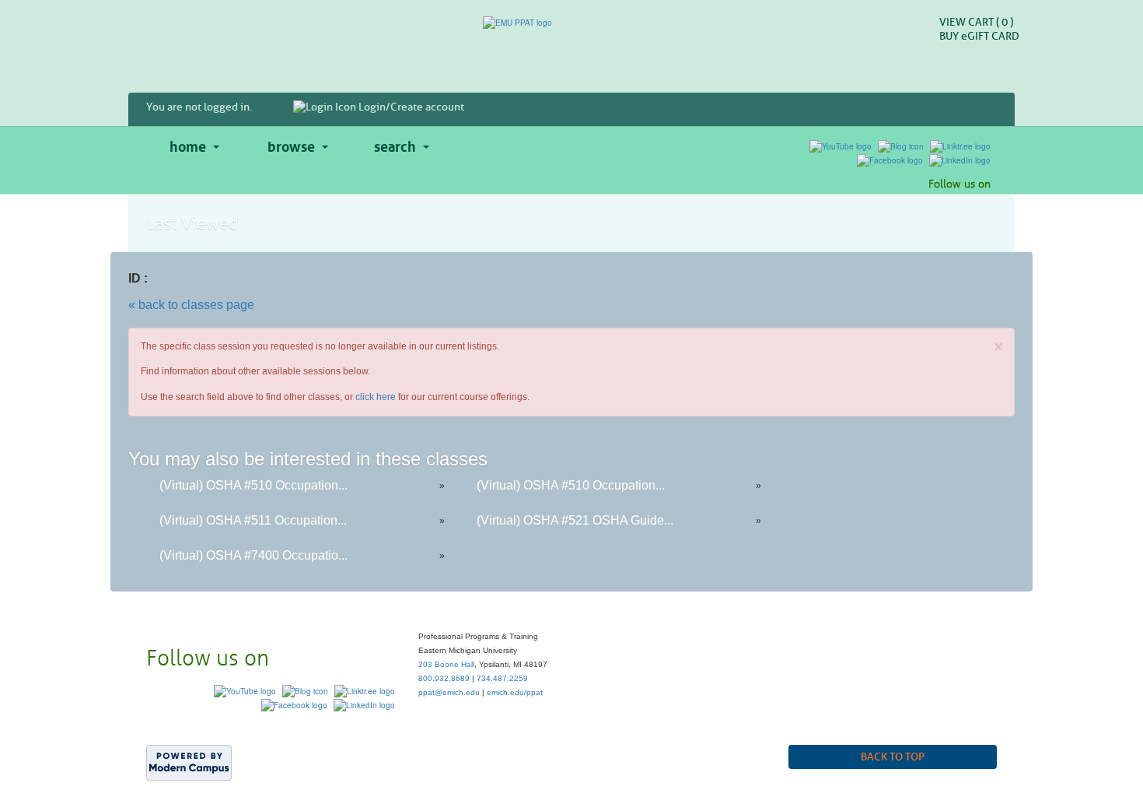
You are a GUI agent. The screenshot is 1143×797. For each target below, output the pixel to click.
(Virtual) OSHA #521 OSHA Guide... (575, 520)
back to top (893, 757)
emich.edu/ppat (515, 692)
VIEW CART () (976, 22)
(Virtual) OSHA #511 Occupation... (253, 520)
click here (375, 396)
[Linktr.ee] (960, 145)
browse (291, 145)
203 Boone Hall (446, 664)
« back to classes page (191, 304)
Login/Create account (410, 107)
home (188, 145)
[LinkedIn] (960, 159)
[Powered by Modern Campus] (189, 761)
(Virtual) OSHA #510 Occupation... (253, 485)
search (395, 145)
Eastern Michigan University (374, 751)
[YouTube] (840, 145)
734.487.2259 (502, 678)
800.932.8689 (444, 678)
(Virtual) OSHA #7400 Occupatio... (253, 555)
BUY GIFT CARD (979, 36)
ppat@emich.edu (449, 692)
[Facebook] (890, 159)
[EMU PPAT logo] (571, 23)
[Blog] (901, 145)
